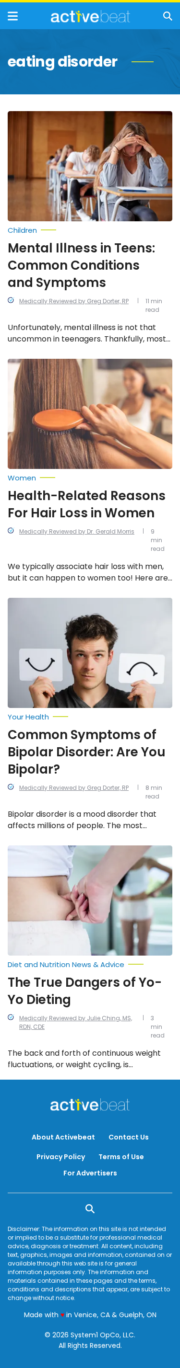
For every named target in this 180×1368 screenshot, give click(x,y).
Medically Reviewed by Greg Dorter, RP (74, 301)
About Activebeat (63, 1137)
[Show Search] (167, 16)
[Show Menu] (13, 16)
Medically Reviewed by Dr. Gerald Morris (76, 531)
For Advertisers (90, 1173)
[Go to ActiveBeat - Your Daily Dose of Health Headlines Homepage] (90, 16)
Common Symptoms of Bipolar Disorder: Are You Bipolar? (87, 752)
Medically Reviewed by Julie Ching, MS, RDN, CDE (75, 1022)
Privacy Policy (60, 1157)
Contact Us (128, 1137)
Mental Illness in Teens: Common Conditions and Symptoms (81, 265)
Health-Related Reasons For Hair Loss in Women (87, 504)
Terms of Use (121, 1157)
